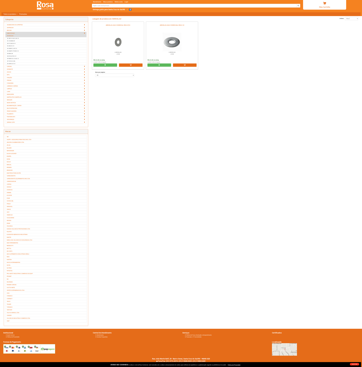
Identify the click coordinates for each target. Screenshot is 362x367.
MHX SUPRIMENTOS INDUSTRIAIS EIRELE (18, 254)
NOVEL (9, 265)
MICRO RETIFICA (11, 102)
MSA (8, 256)
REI (7, 279)
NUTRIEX (9, 268)
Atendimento (97, 2)
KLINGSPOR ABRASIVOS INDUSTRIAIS (17, 234)
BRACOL (9, 164)
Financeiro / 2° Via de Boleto (194, 337)
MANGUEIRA (10, 94)
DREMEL (9, 192)
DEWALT (9, 187)
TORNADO (9, 307)
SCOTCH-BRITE (11, 287)
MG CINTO (9, 251)
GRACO (9, 209)
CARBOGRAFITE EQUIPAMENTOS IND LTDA (18, 178)
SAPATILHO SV (11, 63)
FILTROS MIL (10, 201)
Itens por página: (100, 72)
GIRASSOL (10, 206)
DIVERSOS (9, 189)
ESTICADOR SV (12, 43)
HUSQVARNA (10, 217)
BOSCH (9, 162)
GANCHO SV (11, 46)
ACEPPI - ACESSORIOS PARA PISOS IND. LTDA (19, 139)
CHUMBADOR (11, 41)
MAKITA (9, 237)
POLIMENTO (10, 114)
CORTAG (9, 184)
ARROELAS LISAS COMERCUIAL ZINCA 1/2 (172, 25)
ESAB (8, 198)
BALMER (9, 148)
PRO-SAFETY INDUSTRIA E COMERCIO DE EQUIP (20, 273)
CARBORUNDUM (11, 181)
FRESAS (9, 80)
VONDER (9, 315)
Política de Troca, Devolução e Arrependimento (199, 335)
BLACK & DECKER (11, 153)
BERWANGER (10, 150)
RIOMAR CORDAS (11, 284)
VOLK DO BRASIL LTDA (13, 312)
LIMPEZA (9, 88)
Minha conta (119, 2)
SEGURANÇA (10, 119)
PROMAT (9, 276)
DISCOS (9, 72)
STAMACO (9, 296)
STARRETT (9, 298)
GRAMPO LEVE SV (12, 48)
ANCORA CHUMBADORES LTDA (15, 142)
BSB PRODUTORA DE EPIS (14, 173)
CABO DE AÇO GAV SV (13, 38)
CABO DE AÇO (11, 33)
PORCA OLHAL (11, 61)
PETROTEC (9, 270)
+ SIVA (118, 54)
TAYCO (8, 301)
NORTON (9, 259)
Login (126, 2)
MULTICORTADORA (12, 108)
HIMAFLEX (10, 215)
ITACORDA (10, 226)
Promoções (23, 14)
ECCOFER (9, 195)
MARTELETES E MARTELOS (14, 97)
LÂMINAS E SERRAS (12, 86)
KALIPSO (9, 231)
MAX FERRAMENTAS (12, 243)
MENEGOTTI (10, 245)
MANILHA (10, 53)
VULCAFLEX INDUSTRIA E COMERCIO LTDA (18, 318)
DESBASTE (10, 69)
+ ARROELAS (118, 52)
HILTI (8, 212)
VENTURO (9, 310)
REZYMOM (10, 282)
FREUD (9, 203)
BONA (8, 159)
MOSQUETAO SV (12, 56)
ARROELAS (10, 35)
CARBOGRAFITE (11, 176)
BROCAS (9, 30)
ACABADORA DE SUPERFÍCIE (15, 24)
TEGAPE (9, 304)
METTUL (9, 248)
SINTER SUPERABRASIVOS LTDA (15, 290)
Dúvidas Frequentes (102, 337)
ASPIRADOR (10, 27)
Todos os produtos (9, 14)
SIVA (8, 293)
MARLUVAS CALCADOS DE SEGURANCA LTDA (19, 240)
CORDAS (9, 66)
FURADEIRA (10, 83)
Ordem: (342, 18)
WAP (8, 321)
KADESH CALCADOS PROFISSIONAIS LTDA (18, 229)
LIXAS (8, 91)
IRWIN (8, 223)
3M (7, 136)
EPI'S (8, 74)
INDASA (9, 220)
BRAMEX (9, 167)
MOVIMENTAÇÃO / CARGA (14, 105)
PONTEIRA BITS (11, 116)
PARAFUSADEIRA (11, 111)
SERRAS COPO (11, 122)
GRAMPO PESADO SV (13, 51)
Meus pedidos (108, 2)
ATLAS (8, 145)
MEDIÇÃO (9, 100)
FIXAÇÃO (9, 77)
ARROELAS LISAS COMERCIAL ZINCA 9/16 (118, 25)
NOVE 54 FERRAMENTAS (13, 262)
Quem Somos (11, 335)
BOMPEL (9, 156)
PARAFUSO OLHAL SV (13, 58)
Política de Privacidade (13, 337)
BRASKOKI (10, 170)
